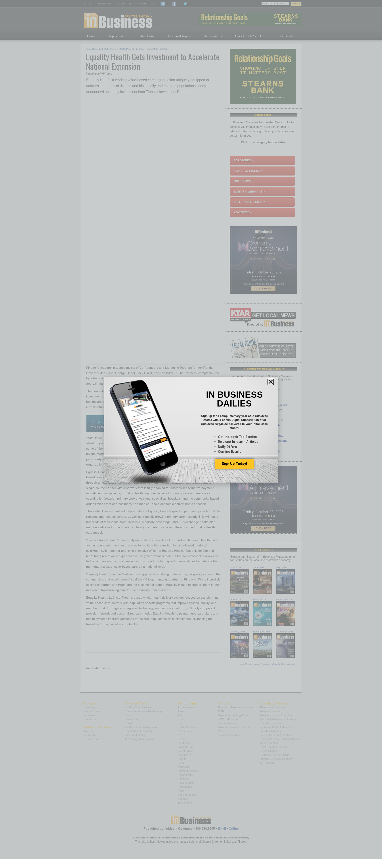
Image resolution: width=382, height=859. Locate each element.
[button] (270, 382)
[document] (191, 429)
